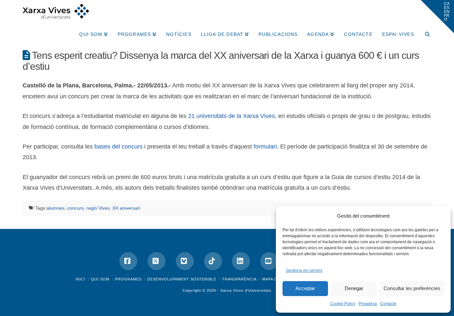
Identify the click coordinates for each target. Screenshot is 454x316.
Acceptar (305, 288)
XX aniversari (126, 208)
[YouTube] (269, 261)
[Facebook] (128, 261)
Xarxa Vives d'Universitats (246, 290)
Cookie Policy (342, 303)
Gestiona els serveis (304, 270)
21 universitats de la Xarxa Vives (231, 116)
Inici (80, 279)
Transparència (239, 279)
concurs (75, 208)
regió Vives (98, 208)
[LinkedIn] (241, 261)
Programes (128, 279)
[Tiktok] (213, 261)
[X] (157, 261)
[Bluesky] (185, 261)
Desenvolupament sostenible (181, 279)
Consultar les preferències (412, 288)
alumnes (55, 208)
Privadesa (368, 303)
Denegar (354, 288)
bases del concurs (118, 146)
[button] (437, 16)
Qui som (100, 279)
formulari (265, 146)
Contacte (388, 303)
